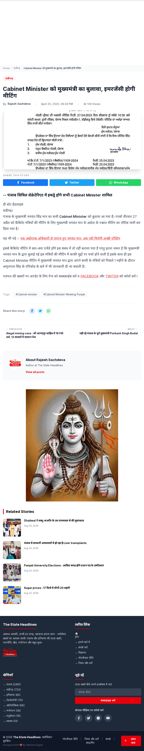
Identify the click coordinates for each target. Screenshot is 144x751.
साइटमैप (90, 742)
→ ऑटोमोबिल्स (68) (14, 705)
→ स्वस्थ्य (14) (10, 721)
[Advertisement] (72, 37)
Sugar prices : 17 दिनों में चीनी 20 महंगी (47, 587)
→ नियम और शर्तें (83, 663)
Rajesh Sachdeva (19, 103)
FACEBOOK (89, 276)
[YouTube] (108, 718)
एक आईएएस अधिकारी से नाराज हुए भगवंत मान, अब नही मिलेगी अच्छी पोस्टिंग (70, 238)
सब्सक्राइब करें (108, 700)
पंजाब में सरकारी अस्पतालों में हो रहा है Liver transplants (55, 542)
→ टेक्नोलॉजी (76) (13, 700)
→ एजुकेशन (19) (12, 715)
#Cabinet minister (26, 294)
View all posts (35, 372)
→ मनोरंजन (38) (12, 710)
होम (77, 636)
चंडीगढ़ (17, 68)
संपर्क (108, 739)
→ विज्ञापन (80, 652)
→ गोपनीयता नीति (84, 657)
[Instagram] (98, 718)
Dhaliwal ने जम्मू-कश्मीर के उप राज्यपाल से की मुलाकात (54, 520)
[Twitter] (88, 718)
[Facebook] (78, 718)
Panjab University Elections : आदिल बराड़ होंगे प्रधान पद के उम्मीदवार (64, 565)
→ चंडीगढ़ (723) (12, 689)
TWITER (111, 276)
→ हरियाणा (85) (12, 694)
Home (6, 68)
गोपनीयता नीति (70, 739)
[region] (72, 445)
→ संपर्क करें (81, 647)
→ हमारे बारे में (82, 642)
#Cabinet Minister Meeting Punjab (64, 294)
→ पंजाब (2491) (12, 684)
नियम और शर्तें (92, 739)
